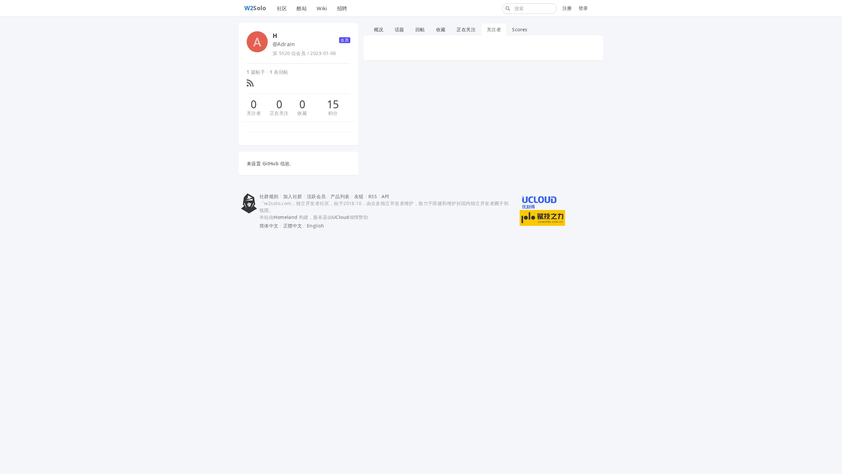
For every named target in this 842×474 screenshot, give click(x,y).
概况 (379, 29)
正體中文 (292, 226)
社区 (282, 8)
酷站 (302, 8)
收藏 (302, 113)
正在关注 (279, 113)
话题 (399, 29)
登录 (583, 8)
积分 (333, 113)
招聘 (342, 8)
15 (333, 104)
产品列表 (340, 196)
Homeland (285, 217)
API (385, 196)
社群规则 (269, 196)
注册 (567, 8)
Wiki (322, 8)
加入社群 (292, 196)
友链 (359, 196)
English (315, 226)
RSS (372, 196)
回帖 (420, 29)
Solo (255, 8)
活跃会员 (316, 196)
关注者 (254, 113)
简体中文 (269, 226)
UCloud (340, 217)
